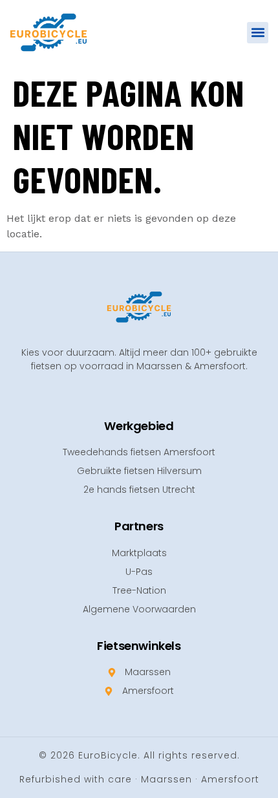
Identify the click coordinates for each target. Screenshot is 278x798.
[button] (257, 32)
